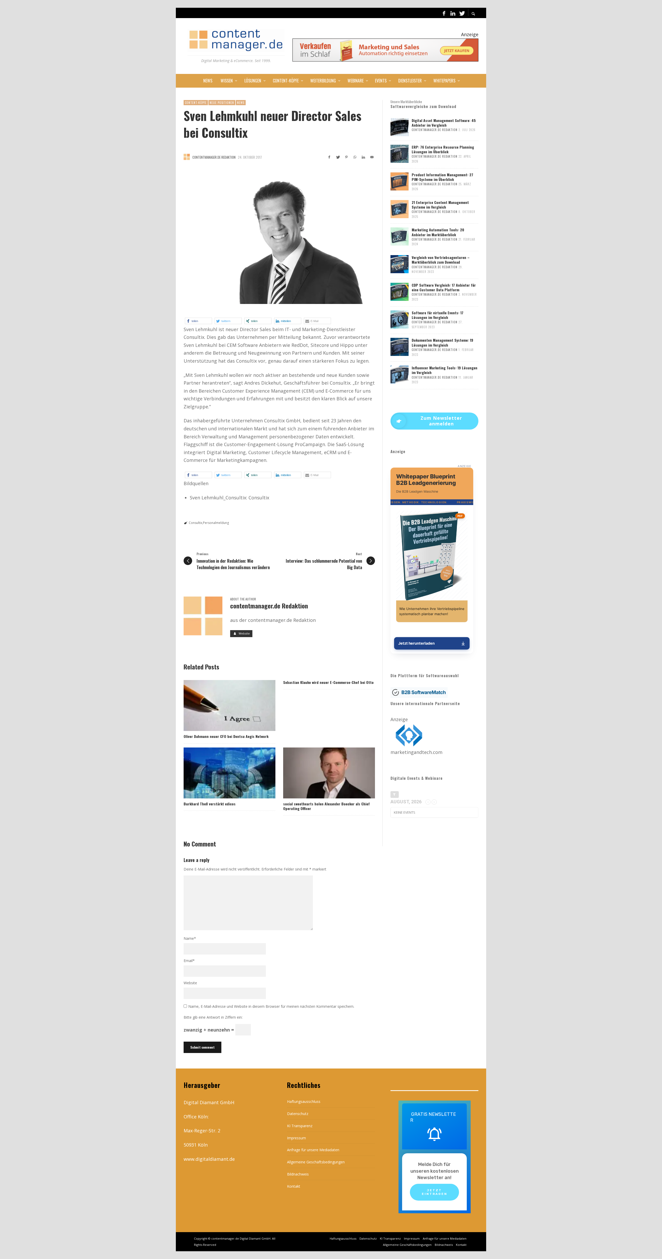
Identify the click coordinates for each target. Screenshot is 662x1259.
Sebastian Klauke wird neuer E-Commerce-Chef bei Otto (328, 682)
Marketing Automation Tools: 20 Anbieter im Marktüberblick (438, 232)
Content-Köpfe (196, 103)
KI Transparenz (299, 1125)
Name (190, 938)
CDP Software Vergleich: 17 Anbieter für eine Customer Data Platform (444, 287)
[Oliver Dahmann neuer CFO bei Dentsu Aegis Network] (221, 705)
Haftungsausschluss (303, 1101)
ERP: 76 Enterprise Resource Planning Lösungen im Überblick (443, 149)
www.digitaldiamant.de (209, 1159)
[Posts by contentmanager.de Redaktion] (187, 157)
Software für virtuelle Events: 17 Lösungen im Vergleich (437, 315)
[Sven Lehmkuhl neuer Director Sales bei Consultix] (279, 236)
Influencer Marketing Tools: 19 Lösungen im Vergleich (444, 370)
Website (190, 982)
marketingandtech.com (416, 752)
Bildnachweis (298, 1174)
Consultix (195, 523)
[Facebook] (444, 13)
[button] (198, 321)
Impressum (296, 1137)
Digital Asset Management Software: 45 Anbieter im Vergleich (444, 123)
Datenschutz (297, 1113)
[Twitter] (461, 13)
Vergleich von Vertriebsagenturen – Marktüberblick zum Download (441, 260)
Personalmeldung (216, 523)
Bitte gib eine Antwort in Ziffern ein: (213, 1017)
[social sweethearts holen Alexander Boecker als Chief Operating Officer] (320, 773)
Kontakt (293, 1186)
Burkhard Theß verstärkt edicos (210, 803)
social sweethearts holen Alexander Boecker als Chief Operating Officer (326, 806)
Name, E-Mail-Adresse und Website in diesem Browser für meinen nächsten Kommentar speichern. (271, 1006)
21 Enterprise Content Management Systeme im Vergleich (440, 205)
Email (189, 960)
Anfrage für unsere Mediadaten (313, 1149)
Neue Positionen (222, 103)
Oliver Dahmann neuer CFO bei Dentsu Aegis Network (226, 736)
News (240, 103)
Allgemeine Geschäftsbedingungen (316, 1161)
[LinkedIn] (453, 13)
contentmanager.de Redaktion (214, 157)
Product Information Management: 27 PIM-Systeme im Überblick (442, 177)
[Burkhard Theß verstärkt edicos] (221, 773)
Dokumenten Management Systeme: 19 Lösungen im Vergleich (442, 342)
